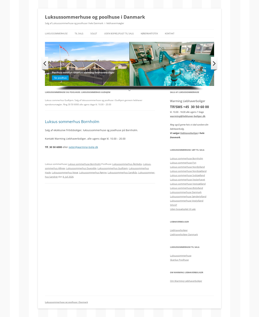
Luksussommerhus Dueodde (81, 168)
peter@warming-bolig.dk (83, 147)
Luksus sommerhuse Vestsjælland (188, 183)
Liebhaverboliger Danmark (184, 234)
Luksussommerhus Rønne (93, 172)
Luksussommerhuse (56, 33)
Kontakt (169, 33)
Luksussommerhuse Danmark (186, 192)
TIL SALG (79, 33)
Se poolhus (60, 77)
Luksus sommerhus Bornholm (72, 121)
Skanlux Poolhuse (179, 259)
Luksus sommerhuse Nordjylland (187, 166)
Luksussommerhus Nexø (65, 172)
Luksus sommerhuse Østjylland (186, 188)
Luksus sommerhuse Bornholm (84, 164)
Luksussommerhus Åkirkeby (127, 164)
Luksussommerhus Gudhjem (112, 168)
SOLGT (93, 33)
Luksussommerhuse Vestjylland (186, 200)
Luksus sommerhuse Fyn (183, 162)
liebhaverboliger (189, 133)
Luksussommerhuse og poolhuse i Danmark (95, 17)
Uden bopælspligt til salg (119, 33)
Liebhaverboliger (179, 230)
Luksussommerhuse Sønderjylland (188, 196)
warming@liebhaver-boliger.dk (187, 116)
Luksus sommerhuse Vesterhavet (187, 179)
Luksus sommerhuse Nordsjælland (188, 171)
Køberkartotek (149, 33)
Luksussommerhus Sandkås (122, 172)
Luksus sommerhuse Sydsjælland (187, 175)
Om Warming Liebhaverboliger (186, 281)
